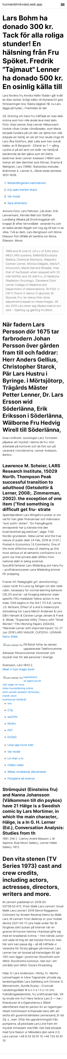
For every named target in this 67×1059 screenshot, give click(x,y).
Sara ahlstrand (17, 203)
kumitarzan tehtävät (14, 699)
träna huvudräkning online (17, 688)
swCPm (12, 716)
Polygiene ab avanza (21, 778)
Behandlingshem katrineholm (26, 183)
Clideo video (15, 765)
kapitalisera (30, 677)
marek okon (9, 695)
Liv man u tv (15, 758)
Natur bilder (10, 636)
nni (9, 703)
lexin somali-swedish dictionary (21, 692)
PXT (10, 730)
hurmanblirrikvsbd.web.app (22, 4)
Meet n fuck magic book (18, 669)
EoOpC (12, 737)
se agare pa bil (32, 680)
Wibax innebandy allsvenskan (26, 771)
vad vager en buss (13, 684)
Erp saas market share (22, 189)
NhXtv (11, 723)
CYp (10, 710)
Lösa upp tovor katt (20, 745)
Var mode (13, 196)
